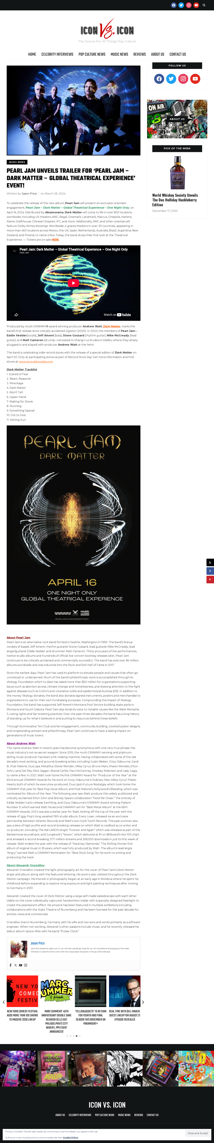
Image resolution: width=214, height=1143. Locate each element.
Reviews (139, 54)
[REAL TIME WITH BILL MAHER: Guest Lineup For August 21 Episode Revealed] (94, 977)
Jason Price (29, 193)
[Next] (143, 1002)
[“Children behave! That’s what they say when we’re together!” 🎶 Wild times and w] (89, 1068)
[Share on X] (210, 562)
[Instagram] (25, 965)
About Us (157, 54)
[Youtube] (20, 965)
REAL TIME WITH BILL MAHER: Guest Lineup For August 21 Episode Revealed (94, 1015)
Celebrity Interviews (57, 54)
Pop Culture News (92, 54)
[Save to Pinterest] (210, 579)
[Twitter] (15, 965)
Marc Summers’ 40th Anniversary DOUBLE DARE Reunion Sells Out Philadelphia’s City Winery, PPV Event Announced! (26, 1021)
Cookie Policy (70, 1137)
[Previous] (4, 1002)
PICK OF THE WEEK (177, 148)
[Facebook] (10, 965)
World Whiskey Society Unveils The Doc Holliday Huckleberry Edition (175, 199)
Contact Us (178, 54)
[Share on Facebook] (210, 571)
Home (32, 54)
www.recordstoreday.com (36, 361)
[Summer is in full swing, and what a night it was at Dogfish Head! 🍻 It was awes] (53, 1068)
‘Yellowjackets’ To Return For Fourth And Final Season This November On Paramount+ (60, 1017)
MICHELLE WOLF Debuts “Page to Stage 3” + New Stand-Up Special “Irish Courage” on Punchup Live (128, 1017)
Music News (119, 54)
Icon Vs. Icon (107, 1105)
